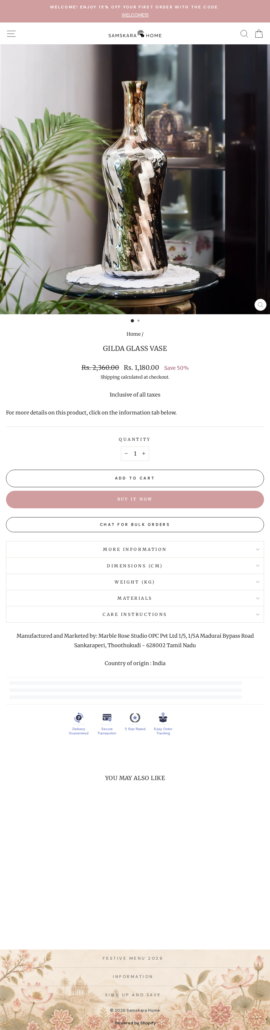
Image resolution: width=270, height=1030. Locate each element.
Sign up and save (133, 995)
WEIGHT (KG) (135, 582)
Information (133, 976)
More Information (135, 549)
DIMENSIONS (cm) (135, 565)
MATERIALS (135, 598)
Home (134, 334)
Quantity (135, 439)
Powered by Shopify (135, 1023)
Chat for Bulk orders (135, 524)
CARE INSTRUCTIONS (135, 614)
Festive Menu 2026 (133, 958)
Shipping (110, 377)
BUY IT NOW (135, 499)
